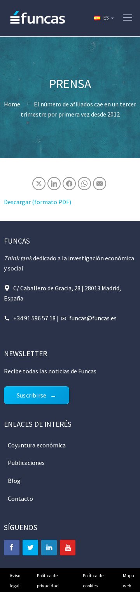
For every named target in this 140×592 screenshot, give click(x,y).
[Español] (103, 18)
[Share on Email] (99, 183)
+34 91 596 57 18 (34, 318)
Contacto (20, 498)
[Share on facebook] (69, 183)
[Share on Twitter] (39, 183)
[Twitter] (30, 547)
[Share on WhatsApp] (84, 183)
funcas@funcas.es (93, 318)
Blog (14, 480)
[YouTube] (67, 547)
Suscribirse (31, 395)
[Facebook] (11, 547)
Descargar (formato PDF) (37, 202)
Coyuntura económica (37, 445)
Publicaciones (26, 463)
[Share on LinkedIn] (54, 183)
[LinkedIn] (49, 547)
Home (12, 104)
